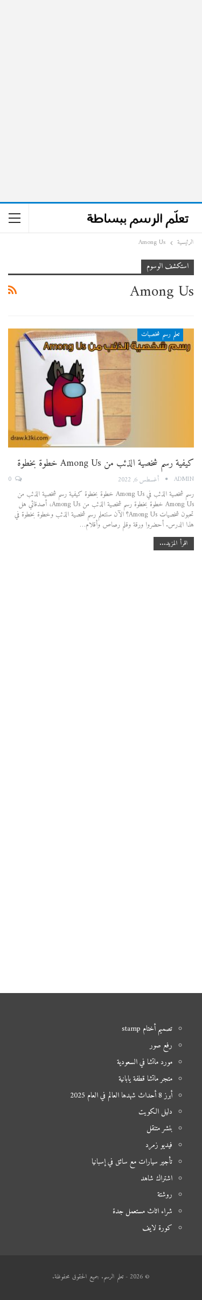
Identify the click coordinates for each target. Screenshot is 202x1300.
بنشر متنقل (159, 1128)
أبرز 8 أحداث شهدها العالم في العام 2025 (121, 1095)
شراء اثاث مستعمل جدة (142, 1211)
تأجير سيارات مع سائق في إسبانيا (132, 1162)
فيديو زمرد (158, 1145)
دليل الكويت (155, 1112)
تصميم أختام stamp (147, 1029)
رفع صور (161, 1045)
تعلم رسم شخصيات (160, 334)
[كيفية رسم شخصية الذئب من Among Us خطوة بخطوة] (101, 388)
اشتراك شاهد (156, 1178)
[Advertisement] (101, 101)
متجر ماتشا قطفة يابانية (145, 1079)
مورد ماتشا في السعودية (144, 1062)
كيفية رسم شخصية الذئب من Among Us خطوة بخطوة (105, 463)
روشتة (164, 1194)
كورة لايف (157, 1228)
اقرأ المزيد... (173, 543)
